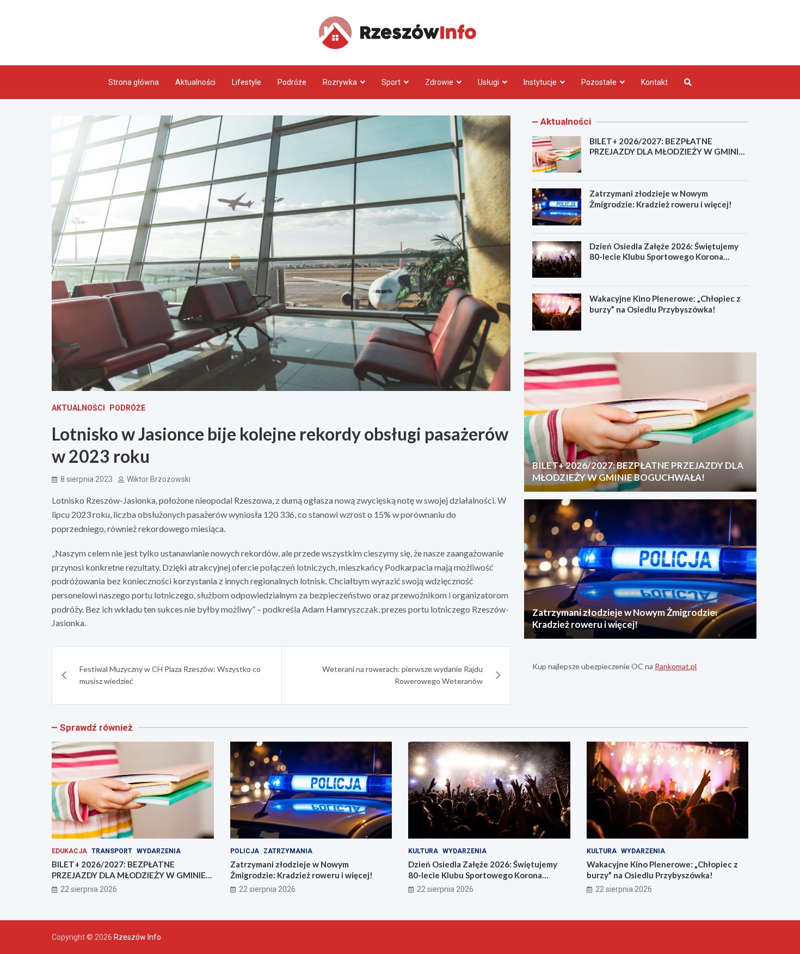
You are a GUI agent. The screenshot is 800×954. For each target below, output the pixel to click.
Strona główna (133, 82)
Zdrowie (439, 82)
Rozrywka (340, 82)
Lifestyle (246, 82)
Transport (111, 851)
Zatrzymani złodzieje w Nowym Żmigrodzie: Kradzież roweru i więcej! (660, 198)
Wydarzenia (159, 851)
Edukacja (69, 851)
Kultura (423, 851)
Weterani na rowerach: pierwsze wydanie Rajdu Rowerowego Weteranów (402, 675)
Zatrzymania (287, 851)
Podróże (292, 82)
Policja (244, 851)
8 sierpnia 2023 (86, 479)
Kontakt (654, 82)
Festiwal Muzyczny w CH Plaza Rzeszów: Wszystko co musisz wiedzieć (170, 675)
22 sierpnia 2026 (88, 889)
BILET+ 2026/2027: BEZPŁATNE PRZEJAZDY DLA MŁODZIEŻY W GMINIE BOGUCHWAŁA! (666, 151)
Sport (391, 82)
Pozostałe (599, 82)
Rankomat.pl (676, 666)
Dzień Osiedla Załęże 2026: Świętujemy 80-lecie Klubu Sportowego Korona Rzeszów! (664, 256)
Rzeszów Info (137, 937)
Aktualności (195, 82)
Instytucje (540, 82)
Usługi (488, 82)
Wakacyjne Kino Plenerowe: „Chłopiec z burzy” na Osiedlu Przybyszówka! (665, 303)
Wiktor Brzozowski (158, 479)
